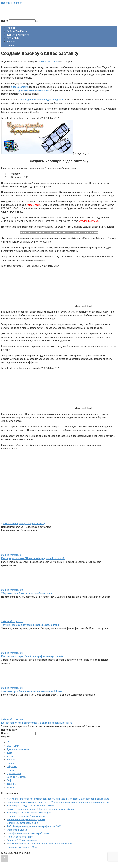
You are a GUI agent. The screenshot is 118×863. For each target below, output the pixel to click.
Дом (9, 752)
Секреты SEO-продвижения (22, 840)
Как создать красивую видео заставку (24, 523)
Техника (11, 783)
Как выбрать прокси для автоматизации (29, 812)
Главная (11, 27)
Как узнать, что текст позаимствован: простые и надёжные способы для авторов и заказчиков (58, 798)
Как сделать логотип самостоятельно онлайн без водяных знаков (36, 722)
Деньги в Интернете (18, 34)
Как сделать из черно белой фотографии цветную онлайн (32, 656)
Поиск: (5, 20)
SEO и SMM (13, 38)
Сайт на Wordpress (49, 61)
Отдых (10, 770)
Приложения (14, 773)
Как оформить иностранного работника (28, 833)
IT (8, 742)
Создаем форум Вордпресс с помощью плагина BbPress (31, 691)
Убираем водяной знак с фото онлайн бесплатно (27, 593)
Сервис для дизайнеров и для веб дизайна (42, 99)
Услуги (10, 787)
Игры (10, 756)
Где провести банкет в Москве (23, 847)
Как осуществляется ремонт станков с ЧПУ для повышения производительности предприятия (58, 802)
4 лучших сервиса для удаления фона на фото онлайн (30, 625)
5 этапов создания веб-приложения (26, 816)
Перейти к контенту (11, 2)
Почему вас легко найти (20, 836)
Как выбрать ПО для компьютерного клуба (30, 805)
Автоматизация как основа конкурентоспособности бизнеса (39, 843)
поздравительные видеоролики (32, 90)
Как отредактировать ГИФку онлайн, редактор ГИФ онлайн (33, 558)
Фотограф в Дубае (17, 829)
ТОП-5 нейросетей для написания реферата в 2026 (34, 826)
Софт (9, 780)
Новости (11, 45)
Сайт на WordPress (17, 31)
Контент (11, 41)
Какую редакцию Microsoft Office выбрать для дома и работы (40, 809)
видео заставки (19, 87)
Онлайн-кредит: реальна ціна (22, 823)
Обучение (12, 766)
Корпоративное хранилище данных (26, 819)
